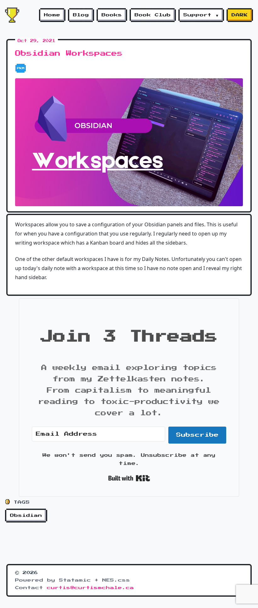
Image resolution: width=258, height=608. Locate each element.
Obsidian (26, 515)
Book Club (153, 15)
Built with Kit (129, 478)
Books (112, 15)
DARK (240, 15)
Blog (81, 15)
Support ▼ (201, 15)
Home (52, 15)
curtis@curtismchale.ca (90, 588)
